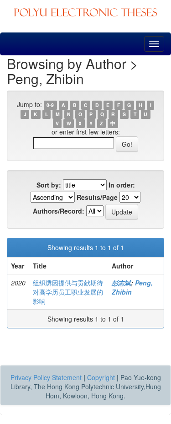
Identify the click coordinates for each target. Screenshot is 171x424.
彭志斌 (121, 282)
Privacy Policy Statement (46, 377)
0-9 (50, 105)
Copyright (101, 377)
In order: (122, 184)
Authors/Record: (58, 210)
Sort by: (48, 184)
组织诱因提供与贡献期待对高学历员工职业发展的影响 (68, 292)
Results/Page (97, 197)
